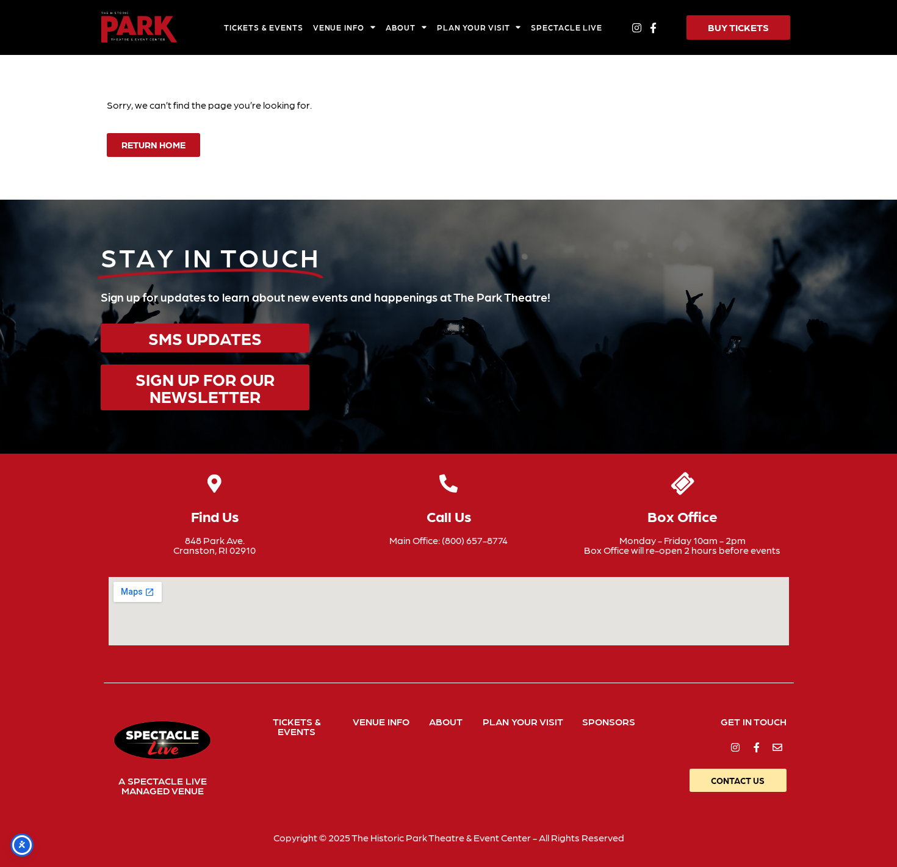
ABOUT (401, 27)
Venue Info (381, 721)
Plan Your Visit (523, 721)
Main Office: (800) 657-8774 (448, 540)
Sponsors (608, 721)
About (446, 721)
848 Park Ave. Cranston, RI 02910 (214, 545)
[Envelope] (778, 747)
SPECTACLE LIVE (566, 27)
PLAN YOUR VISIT (473, 27)
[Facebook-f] (653, 27)
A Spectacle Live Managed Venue (162, 785)
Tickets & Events (297, 726)
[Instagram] (637, 27)
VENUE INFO (338, 27)
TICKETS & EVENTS (263, 27)
